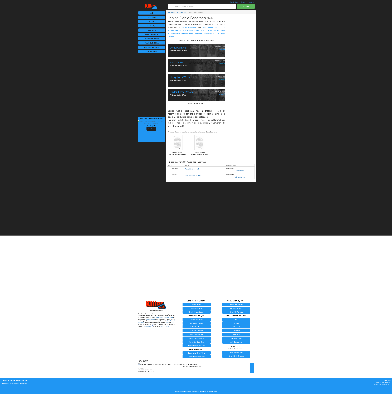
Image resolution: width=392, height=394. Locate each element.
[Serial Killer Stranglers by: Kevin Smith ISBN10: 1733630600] (151, 122)
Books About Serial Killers (196, 353)
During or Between (236, 308)
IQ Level (152, 21)
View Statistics (152, 51)
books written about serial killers (163, 317)
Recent (152, 39)
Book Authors (181, 12)
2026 (172, 322)
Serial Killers (234, 2)
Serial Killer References (236, 356)
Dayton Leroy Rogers (184, 30)
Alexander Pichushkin (203, 30)
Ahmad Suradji (174, 33)
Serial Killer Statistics (236, 352)
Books (243, 2)
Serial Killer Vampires (196, 334)
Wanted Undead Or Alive (193, 175)
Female (152, 43)
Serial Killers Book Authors (196, 357)
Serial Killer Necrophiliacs (196, 346)
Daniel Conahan (189, 27)
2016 (167, 322)
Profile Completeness (236, 342)
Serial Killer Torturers (196, 331)
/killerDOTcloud (165, 326)
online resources (150, 319)
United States (196, 304)
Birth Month (236, 327)
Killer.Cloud (171, 12)
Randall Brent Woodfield (191, 33)
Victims (151, 34)
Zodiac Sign (152, 26)
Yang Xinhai (207, 27)
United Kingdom (196, 308)
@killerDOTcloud (146, 326)
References (23, 383)
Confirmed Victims (236, 338)
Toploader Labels (213, 391)
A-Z (151, 13)
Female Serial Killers (196, 319)
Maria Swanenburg (211, 33)
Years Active (151, 30)
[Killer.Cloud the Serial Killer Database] (151, 6)
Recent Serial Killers (236, 304)
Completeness (151, 47)
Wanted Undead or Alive (192, 169)
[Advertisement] (151, 84)
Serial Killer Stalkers (196, 327)
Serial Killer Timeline (236, 312)
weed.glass (203, 391)
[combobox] (202, 6)
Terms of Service (14, 383)
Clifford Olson (219, 30)
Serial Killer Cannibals (196, 338)
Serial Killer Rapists (196, 323)
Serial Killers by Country (196, 312)
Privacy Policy (5, 383)
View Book (151, 129)
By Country (152, 17)
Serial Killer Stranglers (196, 342)
